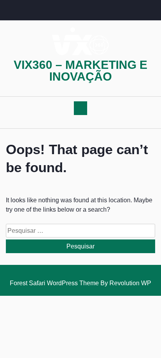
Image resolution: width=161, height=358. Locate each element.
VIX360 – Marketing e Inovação (80, 70)
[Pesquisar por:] (80, 231)
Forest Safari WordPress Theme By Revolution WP (80, 283)
